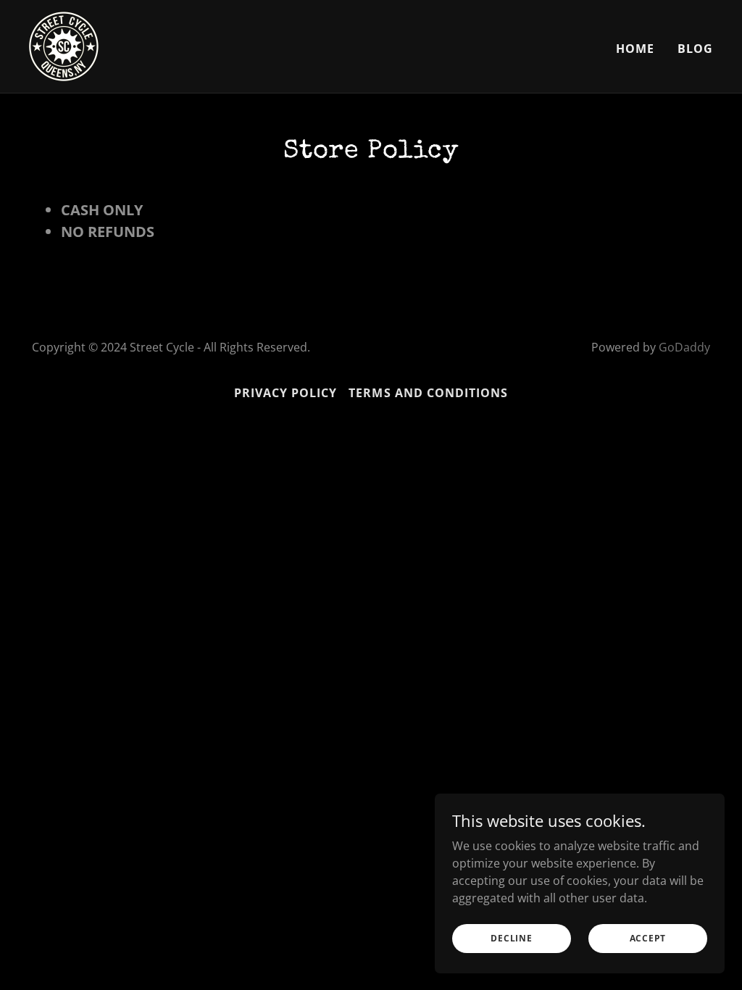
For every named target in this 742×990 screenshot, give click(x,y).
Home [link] (635, 49)
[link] (64, 45)
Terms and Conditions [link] (428, 393)
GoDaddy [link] (684, 347)
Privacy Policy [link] (285, 393)
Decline (511, 938)
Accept (648, 938)
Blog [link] (695, 49)
